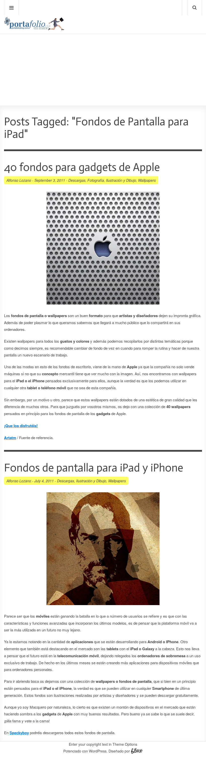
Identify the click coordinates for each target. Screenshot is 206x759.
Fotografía (95, 180)
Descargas (76, 180)
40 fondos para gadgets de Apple (82, 167)
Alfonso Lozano (19, 180)
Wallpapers (147, 180)
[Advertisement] (103, 55)
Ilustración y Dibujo (121, 180)
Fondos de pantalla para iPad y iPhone (93, 468)
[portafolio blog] (34, 28)
